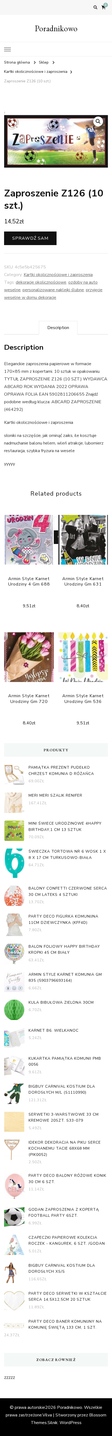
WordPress (71, 1423)
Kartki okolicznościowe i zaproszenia (58, 275)
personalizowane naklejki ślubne (53, 290)
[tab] (58, 327)
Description (58, 328)
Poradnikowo (56, 28)
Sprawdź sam (30, 238)
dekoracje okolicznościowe (41, 282)
